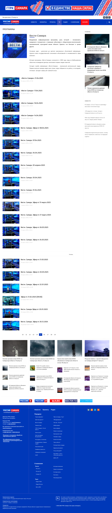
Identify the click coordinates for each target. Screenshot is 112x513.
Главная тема (38, 425)
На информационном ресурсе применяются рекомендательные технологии (12, 440)
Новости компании (58, 469)
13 (33, 334)
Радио (65, 22)
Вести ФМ (38, 487)
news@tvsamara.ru (16, 422)
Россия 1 (38, 468)
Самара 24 (38, 474)
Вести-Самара (38, 422)
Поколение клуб (39, 446)
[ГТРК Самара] (11, 22)
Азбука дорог (56, 425)
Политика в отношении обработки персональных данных (12, 436)
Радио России (39, 484)
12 (30, 334)
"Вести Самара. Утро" (58, 416)
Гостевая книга (57, 472)
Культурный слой (57, 433)
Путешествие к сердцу (58, 445)
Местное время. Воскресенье (39, 436)
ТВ (59, 22)
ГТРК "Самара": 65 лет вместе (40, 429)
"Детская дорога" (39, 419)
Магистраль (38, 432)
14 (37, 334)
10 (22, 334)
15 (40, 334)
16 (44, 334)
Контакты (55, 474)
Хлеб (36, 455)
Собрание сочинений (40, 452)
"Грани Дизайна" (39, 416)
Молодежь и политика (40, 439)
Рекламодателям (57, 477)
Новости (34, 22)
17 (47, 334)
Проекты (52, 22)
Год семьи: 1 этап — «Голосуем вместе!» (58, 454)
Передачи (37, 414)
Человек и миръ (57, 436)
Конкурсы (43, 22)
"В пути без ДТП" (57, 450)
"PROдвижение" (57, 419)
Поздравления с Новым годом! (41, 443)
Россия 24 (38, 471)
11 (26, 334)
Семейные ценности (40, 449)
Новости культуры (57, 431)
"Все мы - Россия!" (57, 422)
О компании (75, 22)
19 (55, 334)
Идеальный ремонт (58, 448)
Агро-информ (56, 428)
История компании (58, 466)
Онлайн (85, 22)
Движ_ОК (55, 457)
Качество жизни (57, 439)
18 (51, 334)
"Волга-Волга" (56, 442)
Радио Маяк (39, 481)
